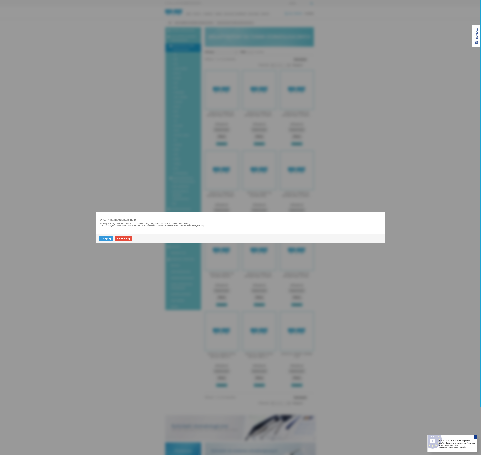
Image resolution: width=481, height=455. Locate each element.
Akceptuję (106, 238)
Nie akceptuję (123, 238)
